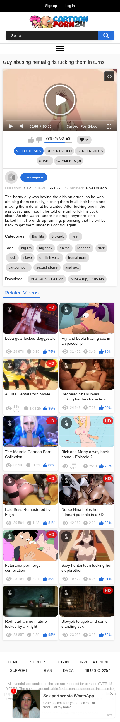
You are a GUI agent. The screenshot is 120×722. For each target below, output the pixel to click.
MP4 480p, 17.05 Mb (87, 279)
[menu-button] (60, 49)
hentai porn (77, 258)
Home (13, 662)
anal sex (72, 267)
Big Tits (38, 236)
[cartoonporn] (11, 177)
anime (65, 248)
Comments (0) (68, 161)
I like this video (31, 140)
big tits (26, 248)
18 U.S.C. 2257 (97, 670)
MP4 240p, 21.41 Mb (46, 279)
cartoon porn (19, 267)
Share (45, 161)
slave (27, 258)
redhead (84, 248)
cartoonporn (34, 177)
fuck (101, 248)
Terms (45, 670)
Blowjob (57, 236)
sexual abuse (47, 267)
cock (12, 258)
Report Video (59, 151)
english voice (50, 258)
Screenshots (90, 151)
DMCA (68, 670)
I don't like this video (39, 140)
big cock (45, 248)
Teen (76, 236)
